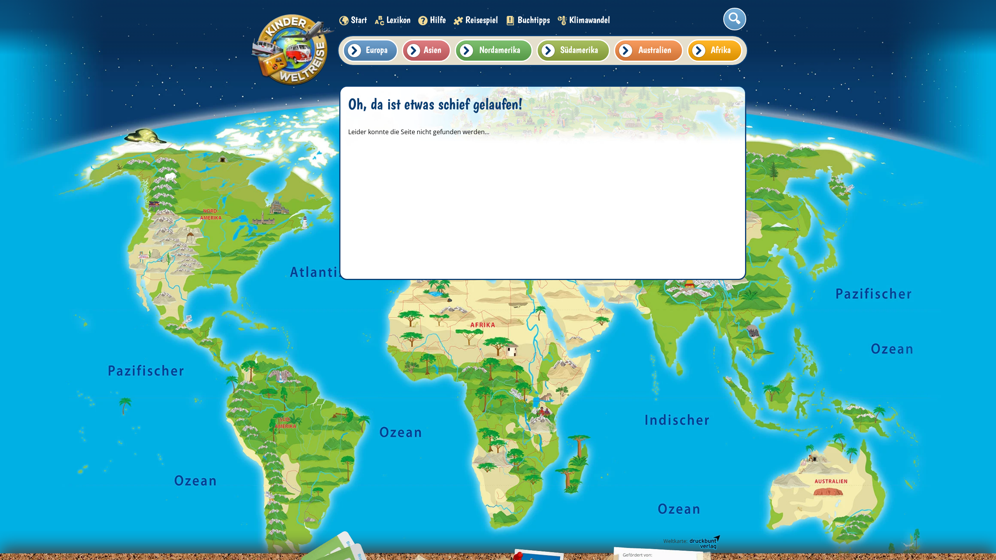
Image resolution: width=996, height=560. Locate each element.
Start (359, 19)
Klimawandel (589, 19)
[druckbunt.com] (691, 542)
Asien (432, 49)
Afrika (721, 49)
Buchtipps (533, 19)
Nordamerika (499, 49)
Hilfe (438, 19)
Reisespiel (481, 19)
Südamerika (579, 49)
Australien (654, 49)
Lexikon (398, 19)
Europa (377, 49)
